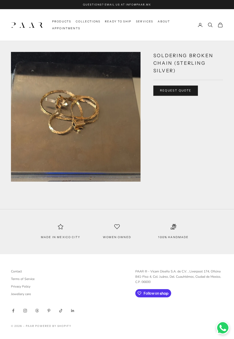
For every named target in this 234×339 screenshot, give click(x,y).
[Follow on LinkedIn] (72, 310)
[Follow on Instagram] (25, 310)
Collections (88, 21)
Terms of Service (23, 279)
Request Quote (175, 91)
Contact (16, 271)
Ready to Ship (118, 21)
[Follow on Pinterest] (49, 310)
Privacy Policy (20, 286)
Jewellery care (21, 294)
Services (144, 21)
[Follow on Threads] (37, 310)
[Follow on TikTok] (60, 310)
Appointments (66, 28)
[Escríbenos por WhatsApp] (222, 327)
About (164, 21)
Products (61, 21)
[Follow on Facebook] (13, 310)
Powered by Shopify (53, 326)
